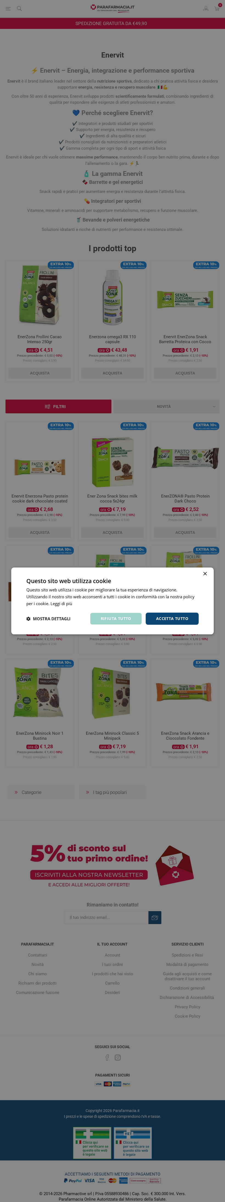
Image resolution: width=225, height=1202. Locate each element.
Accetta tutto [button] (172, 618)
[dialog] (112, 600)
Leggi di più (61, 603)
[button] (48, 619)
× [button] (205, 574)
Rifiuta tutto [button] (116, 618)
